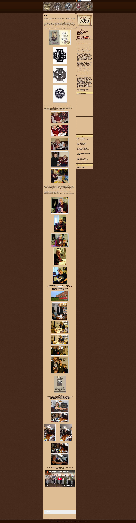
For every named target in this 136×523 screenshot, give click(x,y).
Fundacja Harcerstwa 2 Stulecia (82, 148)
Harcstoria (78, 154)
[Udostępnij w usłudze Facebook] (49, 511)
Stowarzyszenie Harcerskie (81, 144)
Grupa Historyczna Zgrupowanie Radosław (83, 153)
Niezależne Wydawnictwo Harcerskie (82, 159)
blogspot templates (80, 521)
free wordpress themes (74, 521)
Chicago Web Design (67, 521)
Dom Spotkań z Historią (80, 150)
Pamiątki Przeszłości (58, 521)
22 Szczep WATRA (80, 140)
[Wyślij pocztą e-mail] (46, 511)
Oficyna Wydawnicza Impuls (81, 158)
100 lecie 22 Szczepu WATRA (81, 142)
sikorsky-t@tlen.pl (80, 33)
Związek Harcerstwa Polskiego (81, 143)
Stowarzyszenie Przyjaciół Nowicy (82, 160)
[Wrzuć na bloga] (47, 511)
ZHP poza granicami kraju (81, 145)
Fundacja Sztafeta (79, 155)
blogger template (86, 521)
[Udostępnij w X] (48, 511)
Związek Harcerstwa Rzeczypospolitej (83, 139)
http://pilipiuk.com (60, 286)
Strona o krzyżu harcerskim (81, 138)
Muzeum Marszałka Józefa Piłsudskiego (83, 149)
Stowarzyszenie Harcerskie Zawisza (82, 147)
